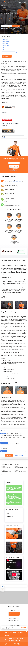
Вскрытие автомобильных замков (9, 49)
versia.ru (3, 137)
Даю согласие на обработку (13, 28)
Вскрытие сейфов (5, 47)
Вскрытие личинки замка (6, 467)
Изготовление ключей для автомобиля (10, 52)
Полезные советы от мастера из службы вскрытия (13, 134)
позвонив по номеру (17, 181)
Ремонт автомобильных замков (8, 50)
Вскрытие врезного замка (6, 471)
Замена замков (5, 43)
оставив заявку (7, 182)
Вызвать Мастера (14, 166)
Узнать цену (16, 26)
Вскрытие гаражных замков (6, 475)
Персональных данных (20, 28)
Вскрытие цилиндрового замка (21, 467)
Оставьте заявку (14, 613)
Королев (4, 7)
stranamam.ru (4, 126)
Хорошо (23, 627)
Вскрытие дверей (5, 41)
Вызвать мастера (19, 455)
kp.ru (3, 114)
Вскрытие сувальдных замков (20, 471)
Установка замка (5, 45)
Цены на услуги (6, 56)
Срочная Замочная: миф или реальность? (11, 123)
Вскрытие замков (5, 39)
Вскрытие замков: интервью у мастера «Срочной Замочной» (13, 111)
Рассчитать (9, 455)
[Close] (26, 631)
